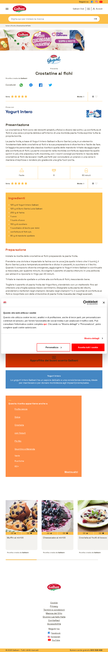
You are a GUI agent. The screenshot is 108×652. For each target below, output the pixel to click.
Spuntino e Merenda (25, 449)
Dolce (17, 417)
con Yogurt (20, 433)
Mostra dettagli (91, 338)
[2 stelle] (15, 96)
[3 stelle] (19, 96)
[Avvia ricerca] (94, 19)
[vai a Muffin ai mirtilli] (21, 516)
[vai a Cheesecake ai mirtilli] (57, 516)
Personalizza (52, 347)
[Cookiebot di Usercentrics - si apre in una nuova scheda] (85, 303)
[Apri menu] (7, 9)
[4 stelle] (22, 96)
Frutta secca (21, 409)
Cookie (54, 602)
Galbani (8, 26)
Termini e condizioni (54, 609)
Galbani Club (78, 8)
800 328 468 (96, 650)
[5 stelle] (26, 96)
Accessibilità (54, 623)
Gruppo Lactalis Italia (54, 616)
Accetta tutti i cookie (88, 347)
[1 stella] (12, 96)
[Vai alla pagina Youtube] (101, 2)
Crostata (19, 425)
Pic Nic (18, 441)
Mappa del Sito (54, 613)
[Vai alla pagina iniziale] (19, 9)
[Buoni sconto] (89, 9)
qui (45, 324)
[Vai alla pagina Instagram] (96, 2)
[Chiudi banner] (104, 303)
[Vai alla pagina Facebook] (92, 2)
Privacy (54, 606)
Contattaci (54, 620)
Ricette (13, 26)
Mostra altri (71, 471)
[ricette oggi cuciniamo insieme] (54, 40)
